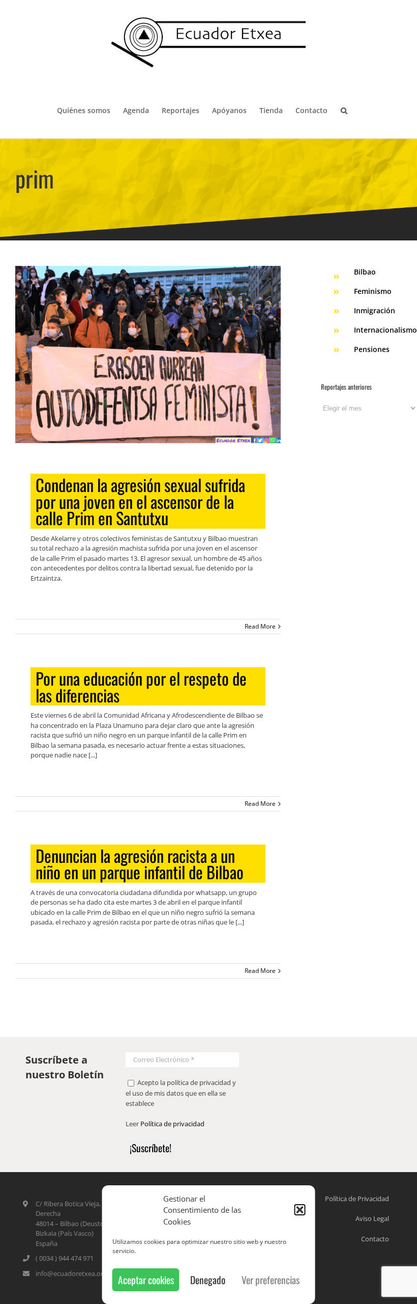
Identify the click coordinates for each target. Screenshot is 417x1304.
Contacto (375, 1238)
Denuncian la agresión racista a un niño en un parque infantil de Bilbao (140, 864)
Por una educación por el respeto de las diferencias (141, 686)
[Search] (343, 109)
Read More (260, 626)
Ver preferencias (271, 1279)
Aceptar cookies (146, 1279)
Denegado (207, 1279)
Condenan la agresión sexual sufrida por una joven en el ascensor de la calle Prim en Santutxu (140, 501)
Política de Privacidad (357, 1198)
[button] (300, 1210)
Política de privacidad (172, 1123)
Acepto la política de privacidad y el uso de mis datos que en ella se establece (181, 1093)
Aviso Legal (372, 1218)
